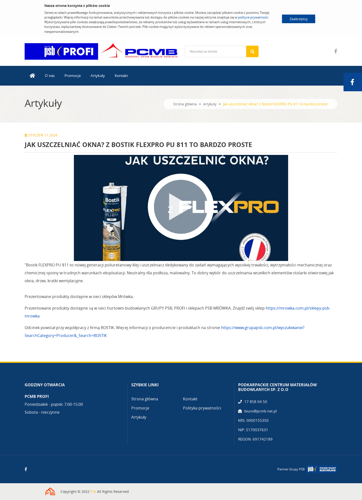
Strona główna (185, 104)
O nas (50, 75)
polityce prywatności (253, 17)
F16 (93, 491)
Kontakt (121, 75)
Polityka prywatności (202, 408)
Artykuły (98, 75)
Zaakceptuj (299, 19)
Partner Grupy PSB (291, 469)
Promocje (73, 75)
